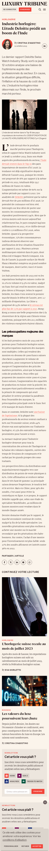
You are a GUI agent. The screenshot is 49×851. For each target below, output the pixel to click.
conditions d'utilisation (15, 839)
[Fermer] (45, 802)
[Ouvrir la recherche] (40, 10)
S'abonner (25, 9)
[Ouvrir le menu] (44, 10)
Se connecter (9, 9)
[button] (24, 425)
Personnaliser (11, 846)
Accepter (37, 846)
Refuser (25, 846)
